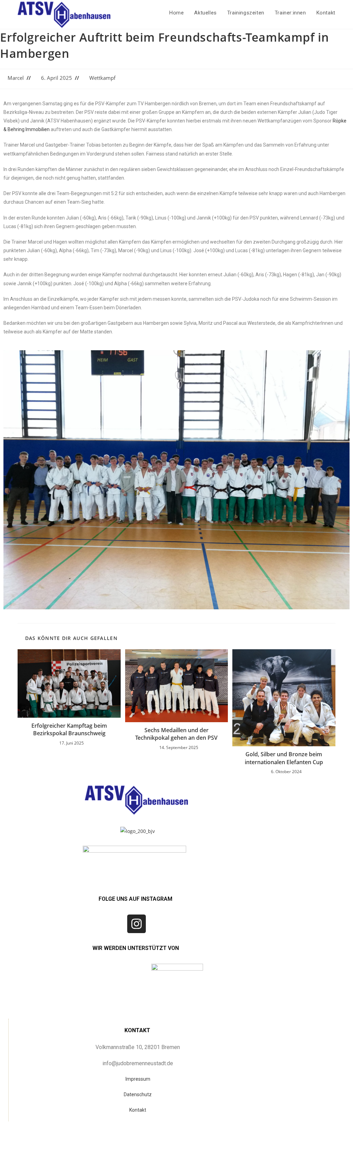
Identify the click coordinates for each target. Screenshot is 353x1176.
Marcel (16, 78)
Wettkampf (102, 78)
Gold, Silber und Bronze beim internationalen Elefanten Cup (284, 758)
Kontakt (137, 1110)
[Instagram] (136, 924)
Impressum (137, 1079)
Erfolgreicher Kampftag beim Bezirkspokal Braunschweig (69, 729)
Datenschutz (138, 1094)
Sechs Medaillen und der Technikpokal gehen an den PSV (176, 733)
